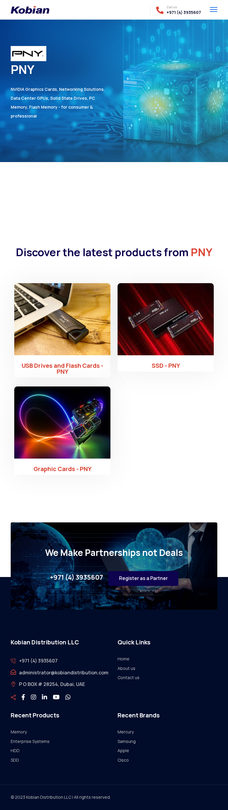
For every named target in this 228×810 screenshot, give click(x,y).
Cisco (123, 760)
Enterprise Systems (30, 741)
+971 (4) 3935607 (184, 12)
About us (126, 668)
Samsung (127, 741)
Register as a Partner (143, 578)
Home (123, 659)
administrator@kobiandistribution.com (63, 673)
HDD (15, 750)
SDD (15, 760)
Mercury (126, 732)
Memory (19, 732)
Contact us (129, 677)
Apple (123, 750)
